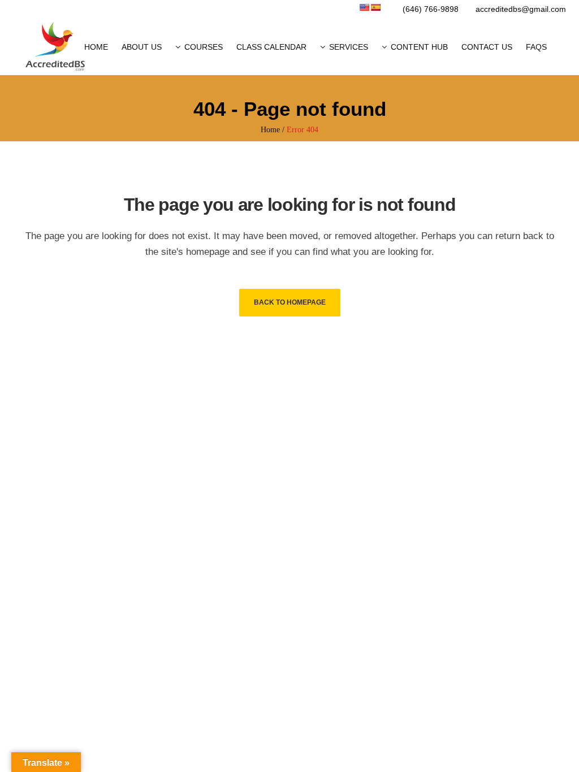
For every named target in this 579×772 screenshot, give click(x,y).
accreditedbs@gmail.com (521, 9)
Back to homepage (290, 302)
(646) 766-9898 (431, 9)
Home (270, 129)
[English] (364, 7)
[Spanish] (375, 7)
